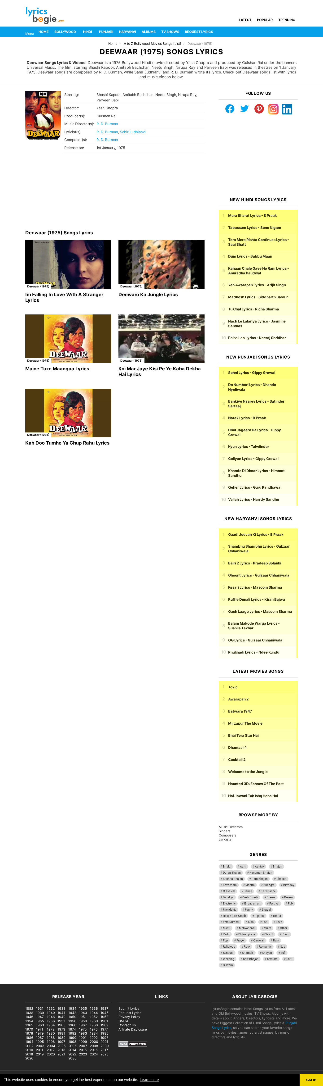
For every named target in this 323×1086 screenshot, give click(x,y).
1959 (83, 1021)
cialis (23, 982)
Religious (229, 946)
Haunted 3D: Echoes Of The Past (256, 784)
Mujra (267, 928)
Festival (274, 903)
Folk (290, 903)
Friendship (229, 909)
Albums (149, 32)
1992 (94, 1038)
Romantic (265, 946)
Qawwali (258, 940)
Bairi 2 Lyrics (254, 563)
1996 (51, 1042)
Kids (251, 922)
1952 (94, 1017)
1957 (61, 1021)
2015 (83, 1050)
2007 (83, 1046)
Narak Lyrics (247, 418)
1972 (50, 1029)
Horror (277, 916)
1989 (61, 1038)
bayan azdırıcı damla (44, 982)
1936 (94, 1008)
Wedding (228, 959)
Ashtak (259, 866)
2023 (83, 1054)
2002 (29, 1046)
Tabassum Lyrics (254, 227)
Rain (276, 940)
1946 (29, 1017)
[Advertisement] (115, 192)
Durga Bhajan (232, 872)
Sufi (283, 952)
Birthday (288, 885)
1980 (51, 1033)
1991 (83, 1038)
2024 (94, 1054)
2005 (61, 1046)
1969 (104, 1025)
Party (226, 934)
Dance (248, 891)
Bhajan (277, 866)
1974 (72, 1029)
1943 (83, 1013)
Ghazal (266, 909)
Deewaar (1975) (38, 286)
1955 (40, 1021)
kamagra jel (84, 982)
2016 (94, 1050)
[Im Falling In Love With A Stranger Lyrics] (68, 264)
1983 (83, 1033)
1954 (29, 1021)
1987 (40, 1038)
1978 (29, 1033)
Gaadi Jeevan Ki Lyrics (256, 534)
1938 (29, 1013)
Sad (282, 946)
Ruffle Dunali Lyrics (256, 599)
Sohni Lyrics (251, 372)
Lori (264, 922)
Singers (224, 831)
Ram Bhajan (260, 879)
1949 (61, 1017)
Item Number (231, 922)
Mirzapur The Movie (245, 723)
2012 (50, 1050)
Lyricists (225, 839)
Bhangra (269, 885)
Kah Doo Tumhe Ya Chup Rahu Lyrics (67, 443)
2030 (72, 1058)
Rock (247, 946)
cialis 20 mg (9, 982)
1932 (51, 1008)
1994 (29, 1042)
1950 (72, 1017)
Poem (285, 934)
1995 (40, 1042)
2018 (29, 1054)
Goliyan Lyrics (253, 458)
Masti (226, 928)
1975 (83, 1029)
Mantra (250, 885)
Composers (227, 835)
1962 (29, 1025)
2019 (40, 1054)
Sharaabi (247, 952)
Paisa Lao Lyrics (257, 338)
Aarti (243, 866)
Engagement (252, 903)
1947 (40, 1017)
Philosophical (247, 934)
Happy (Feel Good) (234, 916)
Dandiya (228, 897)
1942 (72, 1013)
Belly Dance (268, 891)
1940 (51, 1013)
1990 (72, 1038)
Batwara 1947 (240, 711)
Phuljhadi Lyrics (253, 652)
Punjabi (106, 32)
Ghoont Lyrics (258, 575)
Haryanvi (127, 32)
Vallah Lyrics (253, 499)
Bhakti (227, 866)
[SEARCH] (295, 31)
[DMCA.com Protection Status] (132, 1046)
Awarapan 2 (238, 699)
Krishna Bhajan (233, 879)
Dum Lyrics (250, 256)
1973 (61, 1029)
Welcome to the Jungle (248, 771)
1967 (83, 1025)
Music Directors (231, 827)
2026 (29, 1058)
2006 (72, 1046)
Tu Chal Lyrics (253, 309)
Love (279, 922)
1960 (94, 1021)
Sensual (228, 952)
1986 (29, 1038)
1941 (61, 1013)
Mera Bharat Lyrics (252, 215)
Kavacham (230, 885)
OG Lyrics (255, 640)
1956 (51, 1021)
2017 (104, 1050)
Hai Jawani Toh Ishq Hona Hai (253, 796)
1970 (29, 1029)
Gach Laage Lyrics (260, 611)
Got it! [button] (311, 1080)
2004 (51, 1046)
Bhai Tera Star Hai (243, 735)
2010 (29, 1050)
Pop (225, 940)
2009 (104, 1046)
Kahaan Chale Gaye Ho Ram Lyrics (258, 270)
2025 (104, 1054)
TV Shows (170, 32)
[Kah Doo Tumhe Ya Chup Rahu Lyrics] (68, 413)
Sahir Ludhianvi (133, 132)
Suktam (228, 965)
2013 (61, 1050)
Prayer (240, 940)
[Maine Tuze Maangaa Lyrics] (68, 338)
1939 (40, 1013)
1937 (104, 1008)
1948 (51, 1017)
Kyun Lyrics (248, 446)
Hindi (87, 32)
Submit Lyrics (128, 1008)
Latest (245, 20)
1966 (72, 1025)
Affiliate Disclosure (132, 1029)
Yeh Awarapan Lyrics (257, 285)
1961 (104, 1021)
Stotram (272, 959)
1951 (83, 1017)
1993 (104, 1038)
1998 (72, 1042)
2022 (72, 1054)
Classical (229, 891)
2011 (39, 1050)
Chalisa (281, 879)
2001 (104, 1042)
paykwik (67, 982)
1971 (39, 1029)
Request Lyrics (199, 32)
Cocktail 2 (236, 759)
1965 (61, 1025)
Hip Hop (259, 916)
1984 (94, 1033)
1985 (104, 1033)
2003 (40, 1046)
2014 (72, 1050)
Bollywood (65, 32)
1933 (61, 1008)
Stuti (289, 959)
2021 (61, 1054)
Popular (265, 20)
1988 (51, 1038)
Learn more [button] (149, 1080)
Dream (288, 897)
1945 (104, 1013)
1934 (72, 1008)
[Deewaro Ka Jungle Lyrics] (161, 264)
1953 (104, 1017)
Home (44, 32)
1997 (61, 1042)
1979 (40, 1033)
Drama (271, 897)
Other (283, 928)
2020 (51, 1054)
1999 (83, 1042)
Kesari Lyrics (255, 587)
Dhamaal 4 (237, 747)
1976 (94, 1029)
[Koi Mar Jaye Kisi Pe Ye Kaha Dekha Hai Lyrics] (161, 338)
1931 (40, 1008)
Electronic (229, 903)
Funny (249, 909)
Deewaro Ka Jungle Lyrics (148, 294)
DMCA (123, 1021)
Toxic (233, 687)
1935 (83, 1008)
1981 (61, 1033)
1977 (104, 1029)
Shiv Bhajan (250, 959)
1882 (29, 1008)
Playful (268, 934)
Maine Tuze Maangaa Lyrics (57, 369)
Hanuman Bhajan (260, 872)
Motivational (247, 928)
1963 (40, 1025)
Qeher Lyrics (254, 487)
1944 (94, 1013)
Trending (286, 20)
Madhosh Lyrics (258, 297)
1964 (51, 1025)
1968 (94, 1025)
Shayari (267, 952)
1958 (72, 1021)
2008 (94, 1046)
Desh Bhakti (250, 897)
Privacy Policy (129, 1017)
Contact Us (127, 1025)
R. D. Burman (107, 124)
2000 (94, 1042)
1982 (72, 1033)
